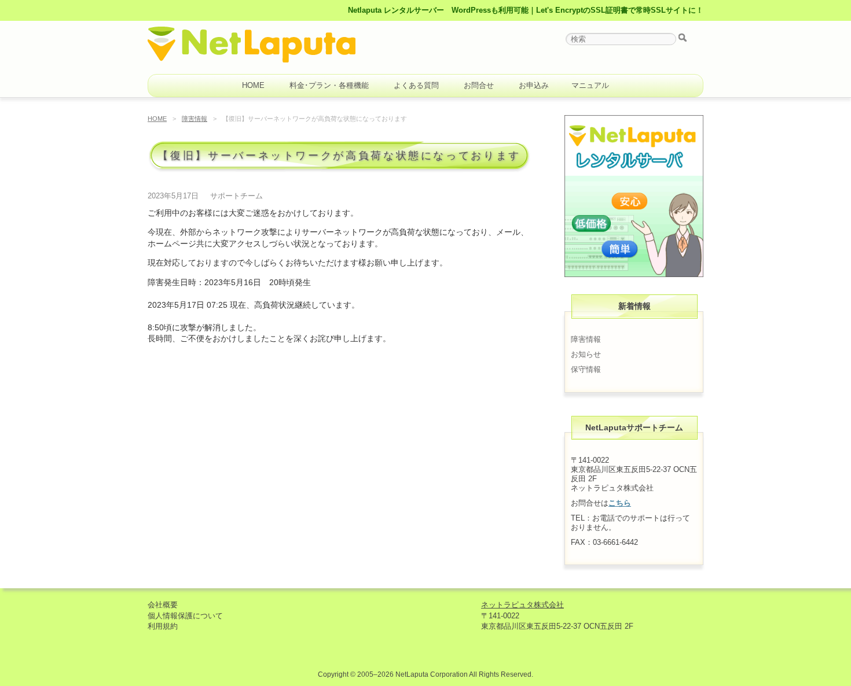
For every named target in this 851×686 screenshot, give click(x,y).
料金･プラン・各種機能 (329, 85)
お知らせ (586, 354)
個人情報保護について (185, 615)
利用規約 (163, 626)
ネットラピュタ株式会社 (522, 604)
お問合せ (479, 85)
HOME (253, 85)
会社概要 (163, 604)
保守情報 (586, 369)
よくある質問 (416, 85)
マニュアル (590, 85)
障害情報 (194, 118)
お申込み (534, 85)
